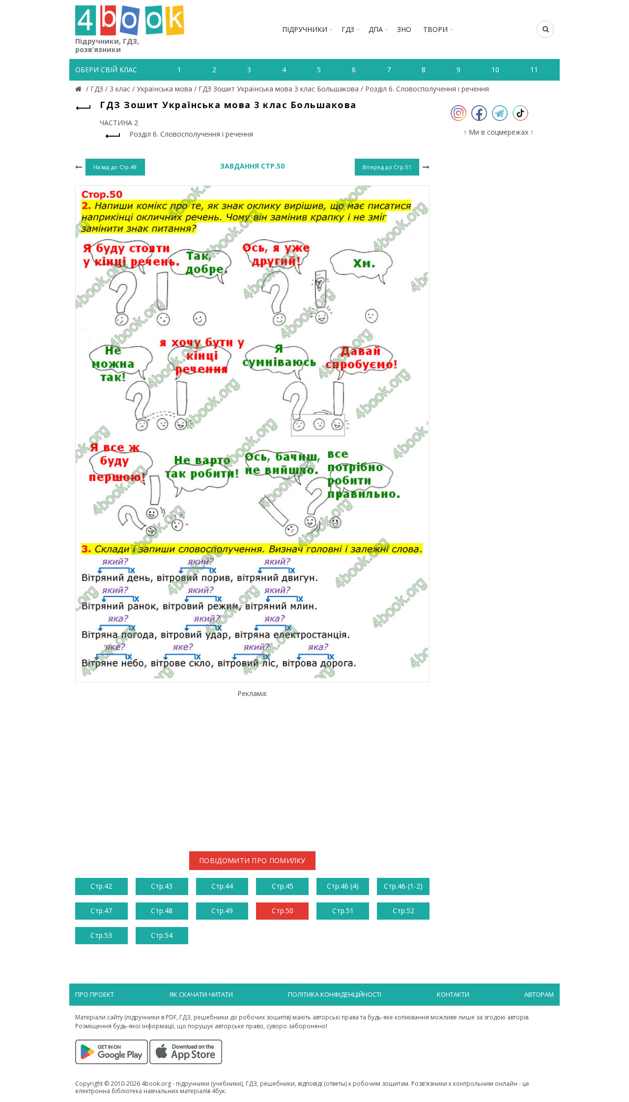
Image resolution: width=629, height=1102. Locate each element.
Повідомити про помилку (252, 860)
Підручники (304, 29)
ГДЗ (348, 29)
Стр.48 (161, 910)
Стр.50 (282, 910)
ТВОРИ (435, 29)
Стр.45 (282, 886)
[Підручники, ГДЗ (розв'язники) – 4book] (79, 88)
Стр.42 (101, 886)
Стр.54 (161, 935)
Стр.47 (101, 910)
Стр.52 (403, 910)
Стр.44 (222, 886)
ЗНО (404, 29)
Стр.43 (161, 886)
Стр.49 (222, 910)
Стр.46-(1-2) (403, 886)
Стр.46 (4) (343, 886)
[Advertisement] (252, 766)
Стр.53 (101, 935)
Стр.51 (343, 910)
